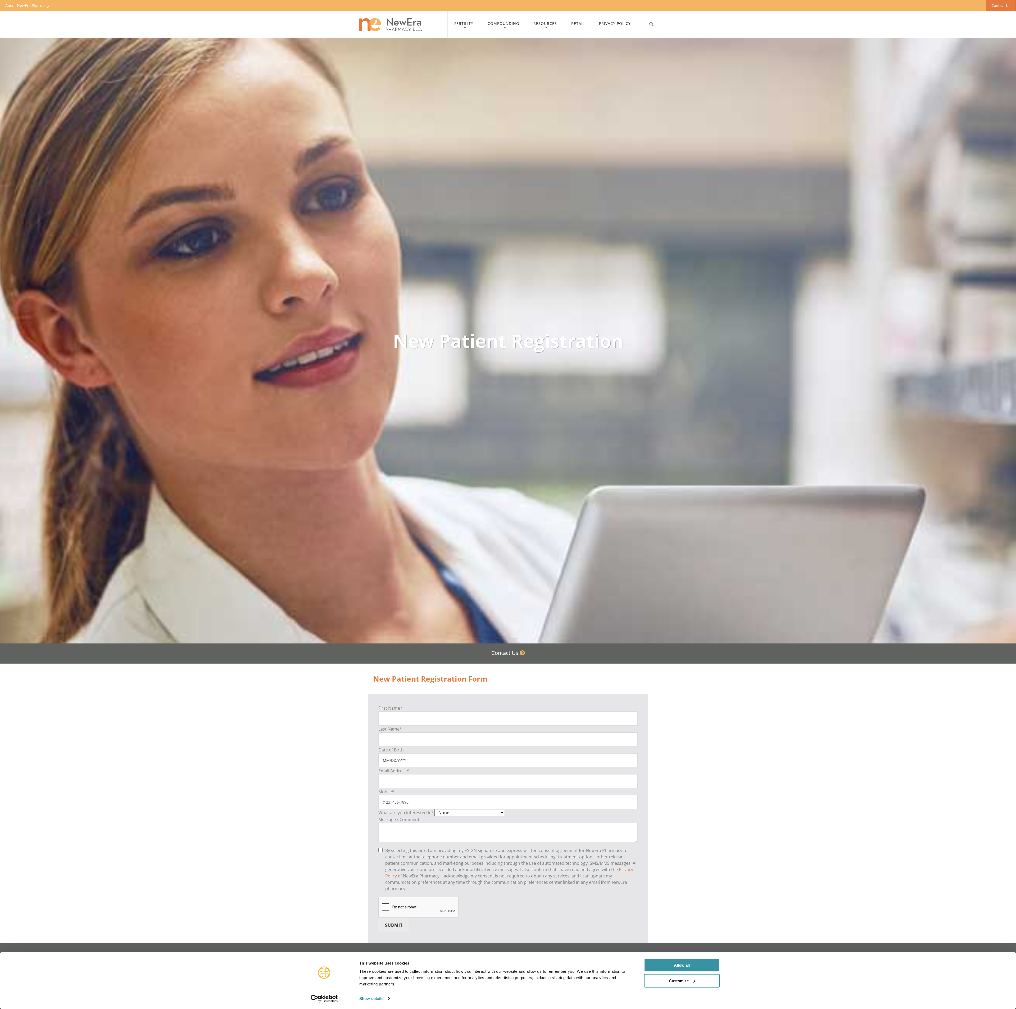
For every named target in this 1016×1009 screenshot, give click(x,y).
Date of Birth (391, 750)
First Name (390, 708)
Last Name (390, 729)
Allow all (682, 965)
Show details (371, 998)
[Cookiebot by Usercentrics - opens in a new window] (324, 999)
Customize (679, 980)
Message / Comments (399, 819)
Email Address (393, 771)
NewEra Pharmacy (402, 25)
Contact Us (1000, 5)
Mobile (386, 792)
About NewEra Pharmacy (27, 5)
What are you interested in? (405, 813)
